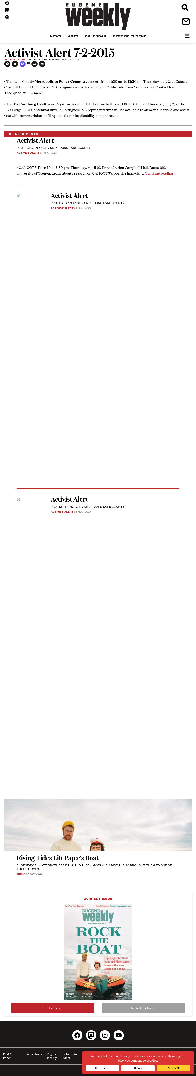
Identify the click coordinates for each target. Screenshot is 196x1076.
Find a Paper (52, 1008)
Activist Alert (15, 59)
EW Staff (40, 59)
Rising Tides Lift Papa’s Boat (58, 857)
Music (21, 874)
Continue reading (161, 173)
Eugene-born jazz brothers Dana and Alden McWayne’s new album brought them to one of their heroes (94, 867)
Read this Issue (143, 1008)
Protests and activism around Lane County (53, 147)
